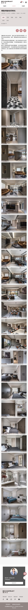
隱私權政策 (8, 604)
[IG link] (11, 599)
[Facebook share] (17, 30)
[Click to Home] (7, 2)
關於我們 (5, 596)
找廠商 (4, 6)
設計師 (13, 6)
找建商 (23, 6)
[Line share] (21, 30)
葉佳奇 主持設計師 (9, 578)
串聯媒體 (21, 596)
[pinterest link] (15, 599)
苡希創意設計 (8, 579)
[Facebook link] (3, 599)
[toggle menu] (26, 2)
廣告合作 (10, 596)
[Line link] (7, 599)
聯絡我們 (15, 596)
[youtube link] (19, 599)
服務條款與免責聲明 (16, 604)
